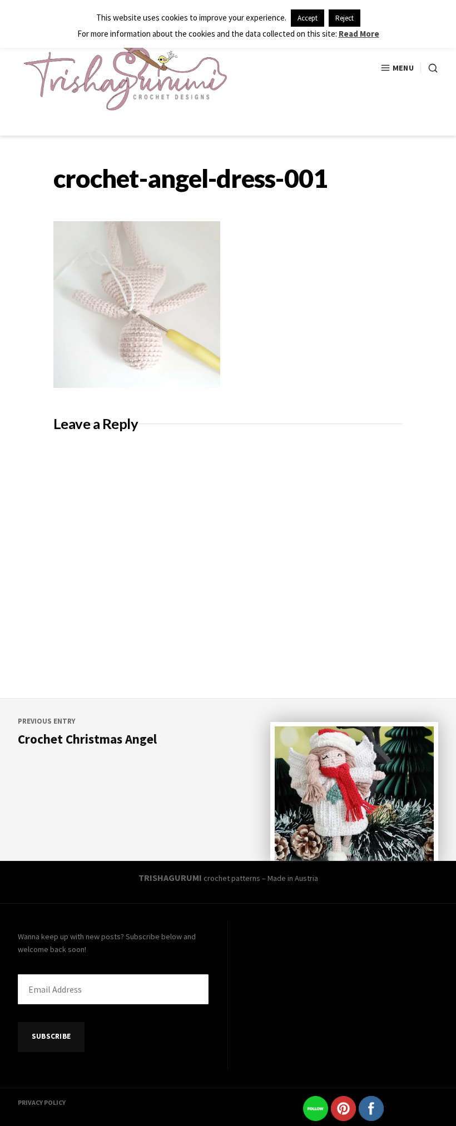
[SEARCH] (429, 68)
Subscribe (51, 1036)
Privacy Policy (42, 1102)
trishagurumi (170, 877)
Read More (359, 33)
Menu (403, 68)
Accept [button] (308, 18)
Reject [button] (344, 18)
